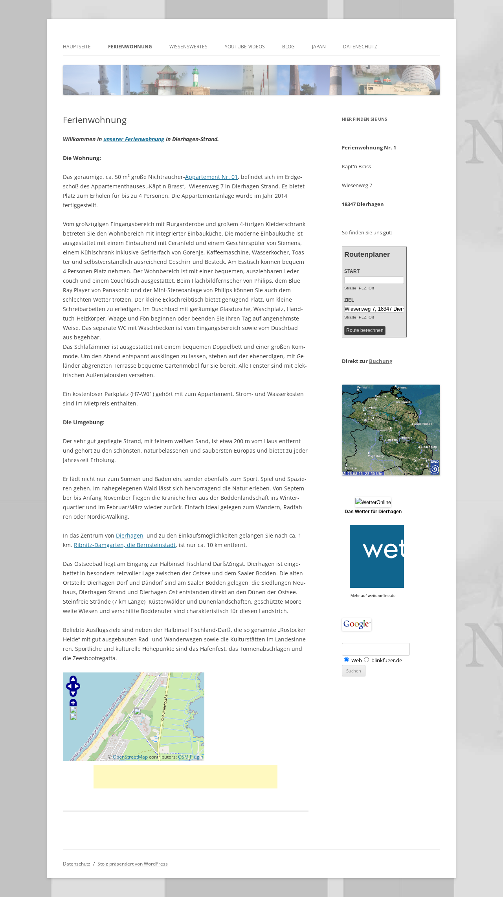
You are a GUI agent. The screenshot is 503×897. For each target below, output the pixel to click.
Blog (288, 46)
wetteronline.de (382, 595)
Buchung (380, 361)
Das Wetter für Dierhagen (373, 511)
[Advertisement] (185, 776)
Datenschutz (360, 46)
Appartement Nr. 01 (211, 177)
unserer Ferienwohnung (133, 139)
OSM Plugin (190, 757)
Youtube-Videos (245, 46)
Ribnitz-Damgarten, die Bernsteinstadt (125, 545)
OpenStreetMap (130, 757)
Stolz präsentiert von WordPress (132, 863)
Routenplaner (367, 254)
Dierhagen (129, 535)
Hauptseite (77, 46)
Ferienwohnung (130, 46)
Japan (319, 46)
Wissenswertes (188, 46)
